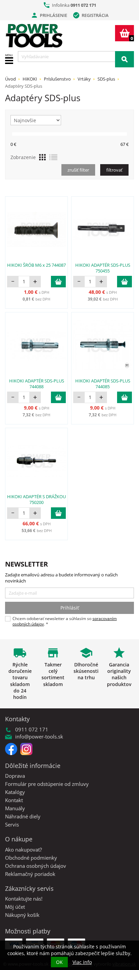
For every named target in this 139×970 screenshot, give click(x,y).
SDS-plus (106, 79)
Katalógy (15, 792)
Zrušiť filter (78, 170)
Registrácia (91, 15)
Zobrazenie (23, 157)
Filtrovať (114, 170)
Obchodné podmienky (31, 857)
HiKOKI (30, 79)
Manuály (15, 808)
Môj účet (15, 906)
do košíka (58, 281)
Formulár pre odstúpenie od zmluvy (47, 783)
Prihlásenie (49, 15)
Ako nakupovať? (23, 849)
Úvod (10, 79)
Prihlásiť (69, 607)
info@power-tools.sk (39, 736)
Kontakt (14, 800)
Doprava (15, 775)
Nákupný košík (22, 914)
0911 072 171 (83, 5)
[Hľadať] (124, 59)
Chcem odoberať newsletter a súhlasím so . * (64, 621)
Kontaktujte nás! (24, 898)
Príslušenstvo (57, 79)
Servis (12, 824)
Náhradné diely (22, 816)
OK (59, 962)
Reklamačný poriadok (30, 873)
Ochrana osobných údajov (35, 865)
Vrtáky (84, 79)
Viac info (82, 962)
